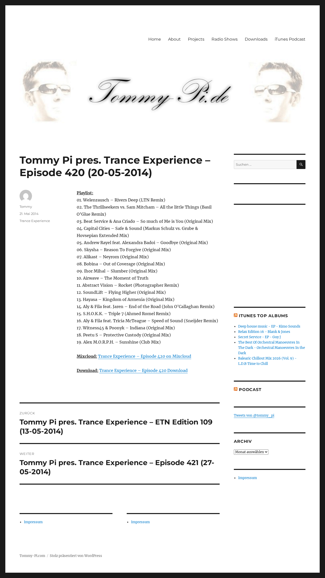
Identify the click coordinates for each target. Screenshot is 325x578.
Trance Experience (35, 221)
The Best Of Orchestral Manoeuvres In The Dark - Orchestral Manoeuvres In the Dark (271, 347)
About (174, 39)
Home (154, 39)
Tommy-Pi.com (32, 556)
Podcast (250, 389)
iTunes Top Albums (263, 315)
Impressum (33, 522)
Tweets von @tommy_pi (254, 415)
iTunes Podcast (290, 39)
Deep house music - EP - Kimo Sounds (269, 326)
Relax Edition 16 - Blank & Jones (264, 332)
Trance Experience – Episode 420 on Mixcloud (144, 356)
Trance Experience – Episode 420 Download (143, 370)
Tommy (26, 207)
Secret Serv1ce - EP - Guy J (259, 337)
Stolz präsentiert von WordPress (76, 556)
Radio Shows (225, 39)
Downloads (256, 39)
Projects (196, 39)
